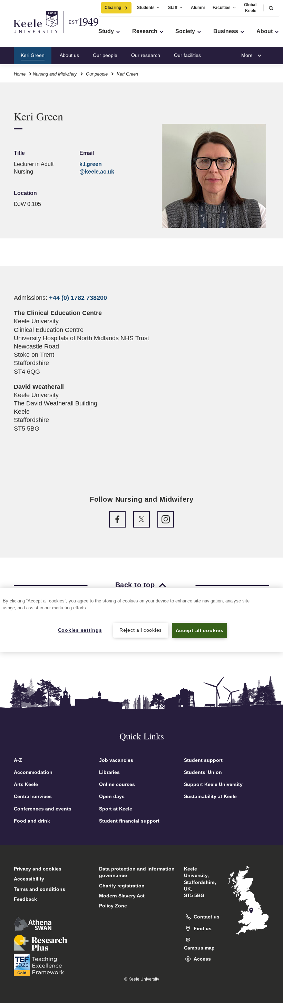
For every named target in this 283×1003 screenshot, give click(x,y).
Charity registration (122, 885)
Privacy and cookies (37, 869)
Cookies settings (80, 630)
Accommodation (33, 772)
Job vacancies (116, 760)
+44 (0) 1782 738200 (78, 297)
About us (69, 55)
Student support (203, 760)
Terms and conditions (39, 889)
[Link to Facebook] (117, 519)
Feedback (25, 899)
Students (146, 7)
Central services (33, 796)
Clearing (113, 7)
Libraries (109, 772)
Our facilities (187, 55)
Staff (172, 7)
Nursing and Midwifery (55, 74)
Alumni (198, 7)
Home (20, 74)
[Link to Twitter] (141, 519)
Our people (105, 55)
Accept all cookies (200, 630)
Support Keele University (213, 784)
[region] (141, 620)
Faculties (222, 7)
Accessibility (29, 879)
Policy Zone (113, 905)
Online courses (117, 784)
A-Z (18, 760)
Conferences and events (42, 809)
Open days (112, 796)
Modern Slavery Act (122, 895)
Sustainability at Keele (210, 796)
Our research (145, 55)
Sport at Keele (115, 809)
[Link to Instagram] (165, 519)
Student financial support (129, 821)
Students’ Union (203, 772)
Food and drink (32, 821)
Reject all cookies (140, 630)
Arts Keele (26, 784)
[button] (271, 8)
